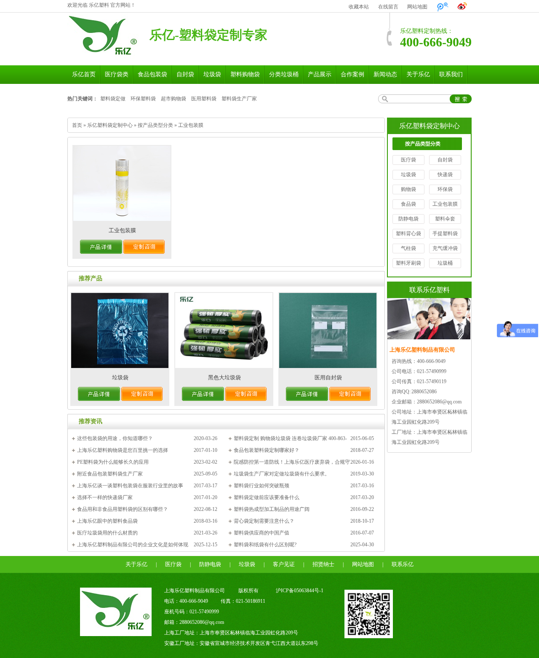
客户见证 (284, 564)
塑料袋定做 (112, 99)
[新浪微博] (462, 7)
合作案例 (352, 74)
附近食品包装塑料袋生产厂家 (110, 474)
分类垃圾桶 (284, 74)
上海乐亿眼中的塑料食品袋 (107, 521)
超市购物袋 (173, 99)
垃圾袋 (212, 74)
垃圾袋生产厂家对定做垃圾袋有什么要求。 (282, 474)
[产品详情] (101, 252)
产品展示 (319, 74)
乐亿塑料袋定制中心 (110, 125)
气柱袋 (408, 248)
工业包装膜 (190, 125)
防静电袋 (408, 219)
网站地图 (417, 7)
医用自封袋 (328, 377)
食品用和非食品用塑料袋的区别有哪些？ (122, 509)
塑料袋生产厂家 (239, 99)
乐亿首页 (84, 74)
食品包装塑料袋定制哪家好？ (266, 450)
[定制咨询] (144, 252)
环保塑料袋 (143, 99)
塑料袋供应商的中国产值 (261, 533)
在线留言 (388, 7)
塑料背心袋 (408, 233)
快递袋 (445, 174)
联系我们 (451, 74)
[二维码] (368, 636)
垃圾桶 (445, 263)
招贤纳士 (323, 564)
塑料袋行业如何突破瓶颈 (261, 486)
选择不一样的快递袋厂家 (105, 497)
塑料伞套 (445, 219)
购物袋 (408, 189)
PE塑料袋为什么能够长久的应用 (113, 462)
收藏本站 (359, 7)
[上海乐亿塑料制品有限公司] (103, 56)
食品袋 (408, 204)
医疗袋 (408, 160)
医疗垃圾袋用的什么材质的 (107, 533)
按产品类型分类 (155, 125)
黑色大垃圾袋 (224, 377)
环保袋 (445, 189)
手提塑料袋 (445, 233)
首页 (77, 125)
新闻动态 (385, 74)
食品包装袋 (152, 74)
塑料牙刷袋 (408, 263)
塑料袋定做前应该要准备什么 (266, 497)
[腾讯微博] (442, 7)
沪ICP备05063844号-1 (299, 591)
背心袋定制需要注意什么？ (264, 521)
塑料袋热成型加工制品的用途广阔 (272, 509)
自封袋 (185, 74)
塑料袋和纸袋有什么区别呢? (265, 545)
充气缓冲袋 (445, 248)
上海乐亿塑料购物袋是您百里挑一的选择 (122, 450)
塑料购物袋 (245, 74)
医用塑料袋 (203, 99)
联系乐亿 (403, 564)
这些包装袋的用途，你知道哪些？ (115, 438)
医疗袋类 (116, 74)
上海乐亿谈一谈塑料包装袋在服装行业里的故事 (130, 486)
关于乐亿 (418, 74)
